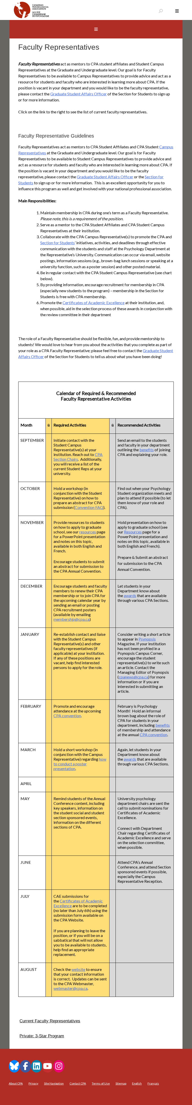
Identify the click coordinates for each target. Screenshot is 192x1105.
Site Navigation (54, 1083)
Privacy (33, 1083)
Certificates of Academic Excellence (93, 302)
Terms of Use (101, 1083)
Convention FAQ (89, 507)
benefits (147, 449)
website (78, 969)
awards (130, 595)
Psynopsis (147, 639)
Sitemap (121, 1083)
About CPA (16, 1083)
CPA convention (67, 715)
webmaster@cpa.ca (71, 988)
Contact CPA (78, 1083)
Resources (133, 531)
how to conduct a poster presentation (80, 764)
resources (87, 531)
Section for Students (57, 242)
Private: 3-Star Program (42, 1035)
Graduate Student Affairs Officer (78, 93)
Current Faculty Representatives (50, 1020)
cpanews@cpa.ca (133, 676)
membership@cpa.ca (72, 619)
